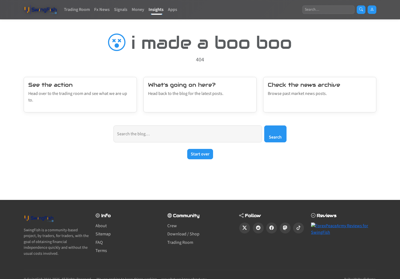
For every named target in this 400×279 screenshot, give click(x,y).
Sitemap (103, 234)
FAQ (99, 242)
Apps (172, 10)
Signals (120, 10)
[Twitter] (244, 228)
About (101, 226)
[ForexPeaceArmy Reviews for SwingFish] (343, 229)
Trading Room (77, 10)
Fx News (102, 10)
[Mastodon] (285, 228)
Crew (172, 226)
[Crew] (372, 9)
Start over (200, 154)
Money (138, 10)
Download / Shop (183, 234)
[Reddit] (258, 228)
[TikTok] (298, 228)
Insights (156, 10)
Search (275, 137)
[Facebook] (271, 228)
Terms (101, 251)
